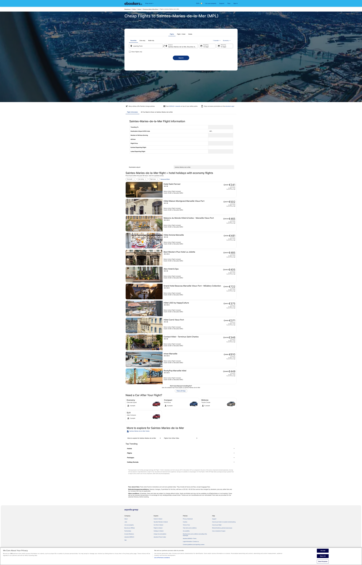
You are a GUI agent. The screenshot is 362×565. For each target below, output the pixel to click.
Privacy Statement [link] (188, 519)
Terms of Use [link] (186, 525)
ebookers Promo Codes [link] (160, 537)
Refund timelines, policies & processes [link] (222, 528)
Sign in (235, 3)
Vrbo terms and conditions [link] (190, 528)
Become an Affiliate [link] (129, 528)
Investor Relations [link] (129, 534)
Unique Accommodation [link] (160, 534)
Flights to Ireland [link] (158, 528)
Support (221, 3)
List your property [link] (129, 525)
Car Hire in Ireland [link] (158, 525)
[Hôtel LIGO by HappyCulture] (199, 308)
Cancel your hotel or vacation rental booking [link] (223, 522)
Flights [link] (134, 9)
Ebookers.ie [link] (127, 9)
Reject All (323, 556)
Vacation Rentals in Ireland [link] (161, 522)
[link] (140, 431)
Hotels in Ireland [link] (158, 519)
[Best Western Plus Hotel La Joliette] (199, 257)
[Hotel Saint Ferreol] (199, 190)
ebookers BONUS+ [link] (129, 537)
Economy (226, 40)
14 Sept (223, 47)
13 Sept (206, 47)
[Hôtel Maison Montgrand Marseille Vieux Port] (199, 207)
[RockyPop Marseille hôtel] (199, 376)
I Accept (322, 550)
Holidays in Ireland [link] (158, 531)
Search (181, 58)
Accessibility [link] (186, 531)
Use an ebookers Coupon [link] (218, 531)
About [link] (126, 519)
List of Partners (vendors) (162, 557)
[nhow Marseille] (199, 359)
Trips (228, 3)
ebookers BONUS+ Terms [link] (189, 538)
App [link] (125, 540)
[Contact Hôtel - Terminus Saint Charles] (199, 342)
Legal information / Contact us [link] (191, 541)
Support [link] (214, 519)
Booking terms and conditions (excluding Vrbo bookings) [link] (195, 534)
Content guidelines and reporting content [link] (193, 544)
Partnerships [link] (127, 531)
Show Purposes (322, 561)
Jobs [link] (125, 522)
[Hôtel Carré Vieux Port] (199, 325)
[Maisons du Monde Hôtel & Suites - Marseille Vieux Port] (199, 224)
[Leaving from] (146, 46)
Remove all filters (165, 179)
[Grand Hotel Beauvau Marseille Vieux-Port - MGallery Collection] (199, 291)
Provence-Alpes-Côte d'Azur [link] (150, 9)
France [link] (139, 9)
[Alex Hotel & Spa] (199, 274)
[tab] (172, 34)
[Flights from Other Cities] (181, 438)
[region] (181, 556)
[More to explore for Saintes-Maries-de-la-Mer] (144, 438)
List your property (210, 3)
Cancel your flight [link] (216, 525)
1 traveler (216, 40)
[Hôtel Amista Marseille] (199, 241)
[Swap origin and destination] (164, 46)
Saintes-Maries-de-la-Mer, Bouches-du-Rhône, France (183, 47)
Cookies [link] (185, 522)
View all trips (181, 391)
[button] (181, 448)
